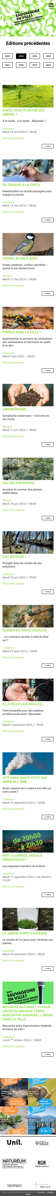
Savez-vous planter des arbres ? (23, 112)
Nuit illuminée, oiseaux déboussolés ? (22, 857)
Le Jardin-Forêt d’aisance (24, 933)
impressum (41, 1192)
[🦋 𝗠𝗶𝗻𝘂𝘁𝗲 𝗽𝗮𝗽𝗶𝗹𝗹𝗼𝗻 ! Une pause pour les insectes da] (42, 1092)
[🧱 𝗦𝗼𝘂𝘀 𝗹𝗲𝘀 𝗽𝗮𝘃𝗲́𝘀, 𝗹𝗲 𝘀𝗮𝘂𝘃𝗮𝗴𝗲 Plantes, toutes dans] (14, 1120)
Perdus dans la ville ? (21, 332)
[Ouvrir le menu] (51, 5)
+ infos (48, 146)
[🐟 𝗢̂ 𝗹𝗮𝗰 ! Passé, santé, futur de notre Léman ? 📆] (42, 1120)
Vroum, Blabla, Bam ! (20, 258)
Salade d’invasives (18, 483)
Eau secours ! (14, 556)
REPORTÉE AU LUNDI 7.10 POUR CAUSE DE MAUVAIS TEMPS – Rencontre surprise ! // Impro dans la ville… (27, 1013)
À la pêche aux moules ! (22, 704)
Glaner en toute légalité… (25, 630)
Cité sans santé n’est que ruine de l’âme (24, 779)
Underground (14, 409)
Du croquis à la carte (21, 184)
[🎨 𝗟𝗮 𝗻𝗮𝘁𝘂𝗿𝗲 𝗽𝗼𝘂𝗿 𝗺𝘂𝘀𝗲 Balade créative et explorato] (14, 1092)
